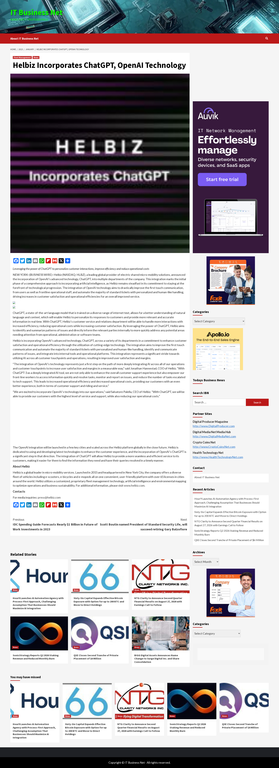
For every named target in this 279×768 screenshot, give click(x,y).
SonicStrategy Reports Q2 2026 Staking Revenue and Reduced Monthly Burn (36, 657)
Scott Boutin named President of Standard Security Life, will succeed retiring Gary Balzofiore (143, 524)
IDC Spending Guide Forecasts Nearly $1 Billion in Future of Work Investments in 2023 (55, 524)
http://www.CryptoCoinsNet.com (214, 447)
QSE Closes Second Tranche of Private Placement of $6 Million (96, 657)
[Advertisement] (182, 16)
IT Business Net (36, 12)
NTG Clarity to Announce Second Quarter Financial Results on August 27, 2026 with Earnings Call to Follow (158, 601)
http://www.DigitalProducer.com (214, 426)
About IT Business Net (24, 38)
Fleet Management (22, 57)
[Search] (267, 38)
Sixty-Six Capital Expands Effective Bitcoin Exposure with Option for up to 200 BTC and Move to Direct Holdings (99, 601)
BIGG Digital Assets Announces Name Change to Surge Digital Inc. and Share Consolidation (156, 659)
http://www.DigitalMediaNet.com (214, 436)
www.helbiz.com (134, 485)
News (36, 57)
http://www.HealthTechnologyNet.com (218, 457)
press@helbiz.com (49, 497)
